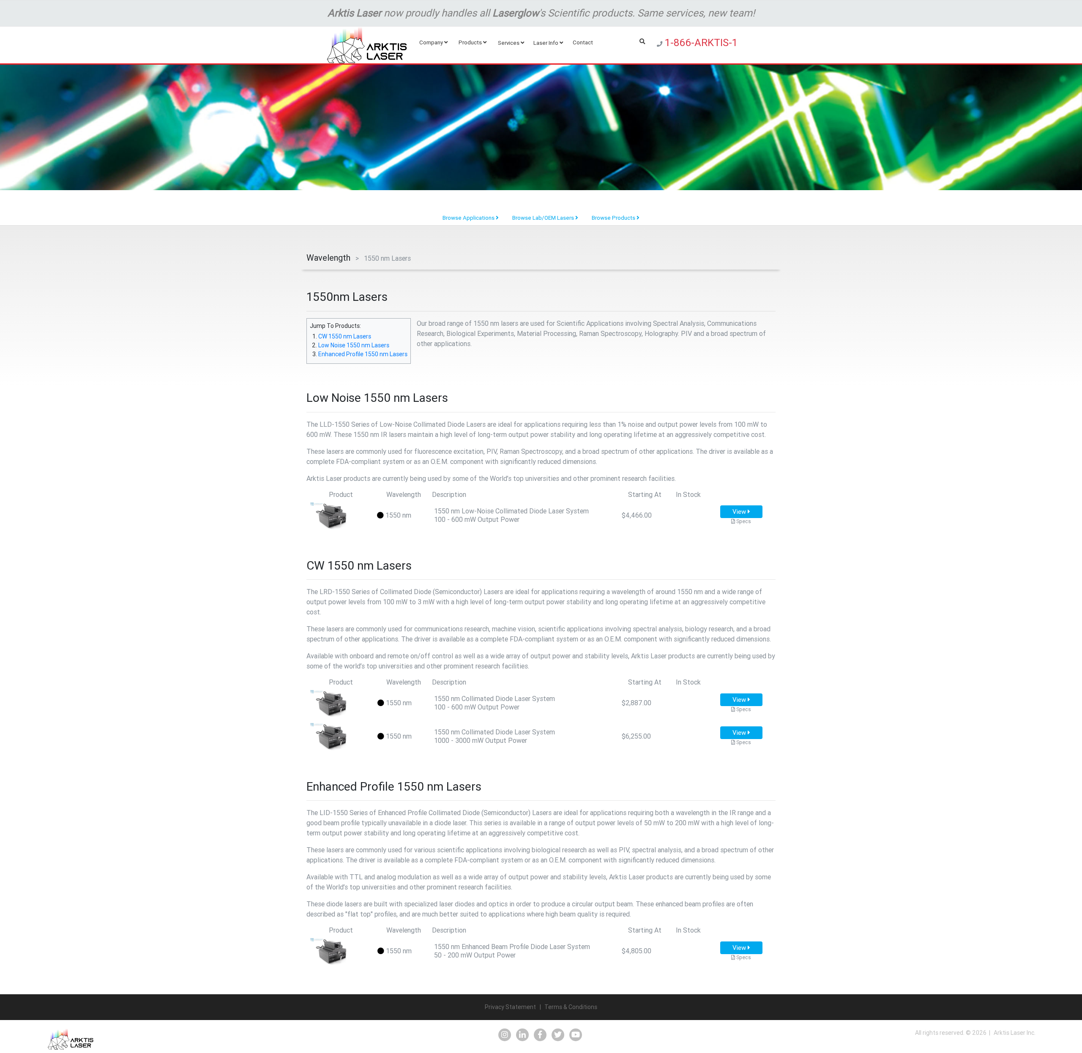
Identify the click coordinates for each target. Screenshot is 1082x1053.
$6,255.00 (636, 736)
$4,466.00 (637, 515)
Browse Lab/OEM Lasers (543, 217)
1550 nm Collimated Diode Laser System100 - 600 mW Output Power (494, 702)
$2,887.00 (636, 702)
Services (509, 42)
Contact (583, 42)
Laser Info (546, 42)
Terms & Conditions (570, 1007)
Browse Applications (469, 217)
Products (471, 42)
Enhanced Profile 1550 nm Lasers (362, 354)
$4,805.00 (636, 951)
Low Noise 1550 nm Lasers (353, 345)
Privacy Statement (510, 1007)
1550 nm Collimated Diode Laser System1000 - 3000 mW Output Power (494, 736)
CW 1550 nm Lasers (344, 336)
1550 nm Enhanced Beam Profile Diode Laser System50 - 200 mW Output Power (512, 950)
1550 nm (397, 515)
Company (431, 42)
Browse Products (614, 217)
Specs (743, 521)
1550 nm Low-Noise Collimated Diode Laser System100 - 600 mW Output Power (511, 515)
